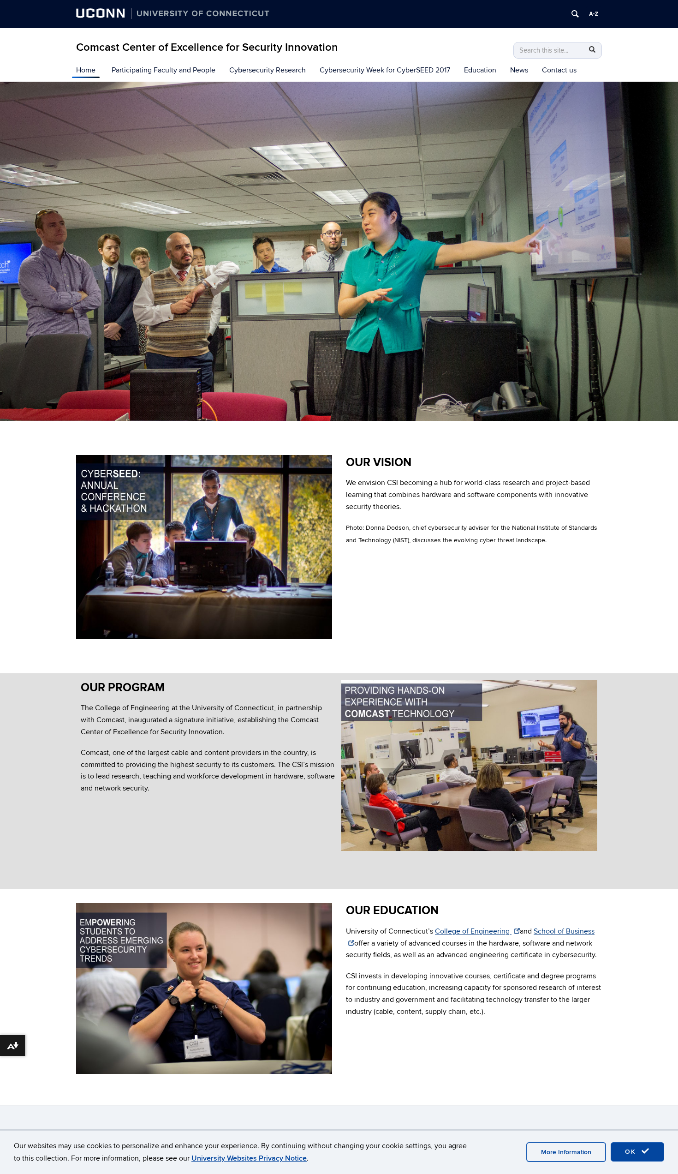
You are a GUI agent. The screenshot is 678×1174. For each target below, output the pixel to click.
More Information (566, 1152)
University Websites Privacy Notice (249, 1158)
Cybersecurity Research (267, 70)
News (519, 70)
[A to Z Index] (593, 13)
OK (632, 1152)
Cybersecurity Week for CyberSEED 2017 (385, 70)
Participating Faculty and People (163, 70)
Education (480, 70)
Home (85, 70)
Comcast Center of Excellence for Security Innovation (207, 47)
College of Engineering (473, 931)
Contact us (559, 70)
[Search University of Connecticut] (575, 13)
